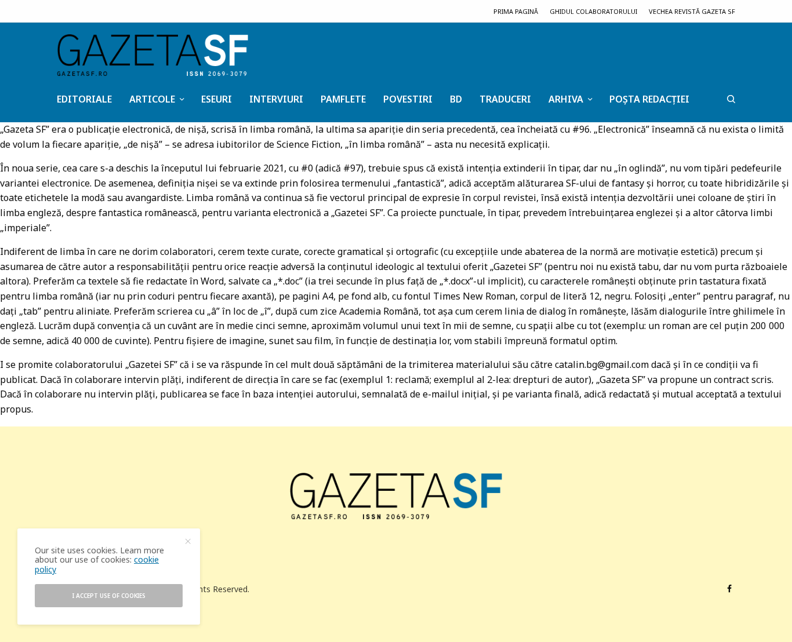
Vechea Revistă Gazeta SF (692, 11)
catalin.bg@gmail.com (602, 364)
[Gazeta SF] (152, 55)
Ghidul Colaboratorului (593, 11)
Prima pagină (515, 11)
